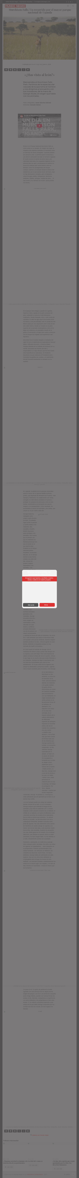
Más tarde (31, 605)
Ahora (46, 605)
